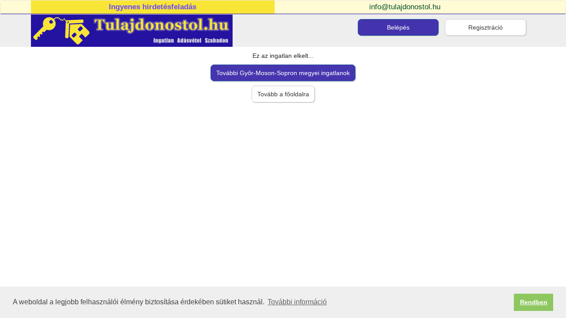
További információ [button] (297, 302)
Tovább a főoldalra (283, 94)
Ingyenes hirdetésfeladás (152, 7)
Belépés (398, 27)
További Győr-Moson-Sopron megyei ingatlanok (283, 72)
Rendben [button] (533, 302)
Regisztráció (485, 27)
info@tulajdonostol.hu (404, 7)
